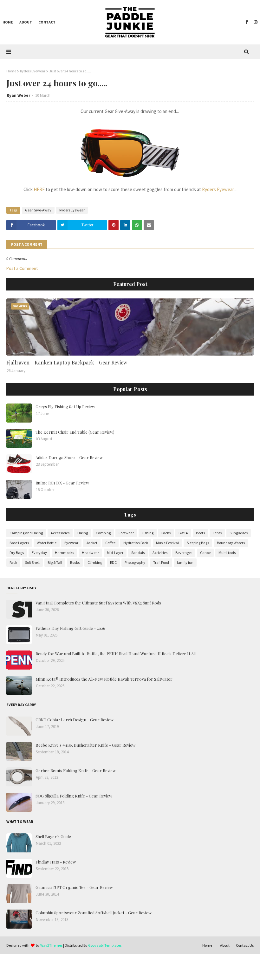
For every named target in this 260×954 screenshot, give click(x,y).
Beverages (183, 552)
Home (11, 71)
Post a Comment (22, 268)
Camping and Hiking (26, 532)
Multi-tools (227, 552)
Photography (135, 562)
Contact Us (245, 945)
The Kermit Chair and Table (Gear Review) (75, 432)
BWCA (183, 532)
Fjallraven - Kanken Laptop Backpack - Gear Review (66, 362)
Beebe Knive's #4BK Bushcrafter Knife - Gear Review (85, 745)
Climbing (95, 562)
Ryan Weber (18, 95)
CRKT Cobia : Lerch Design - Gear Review (75, 719)
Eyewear (71, 542)
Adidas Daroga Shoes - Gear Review (69, 457)
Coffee (110, 542)
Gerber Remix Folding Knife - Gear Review (76, 770)
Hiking (82, 532)
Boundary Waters (231, 542)
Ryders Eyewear (32, 71)
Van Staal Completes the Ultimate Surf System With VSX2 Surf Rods (98, 602)
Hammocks (64, 552)
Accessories (60, 532)
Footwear (126, 532)
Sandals (138, 552)
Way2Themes (51, 945)
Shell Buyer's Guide (53, 836)
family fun (185, 562)
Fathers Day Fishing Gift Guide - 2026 (70, 628)
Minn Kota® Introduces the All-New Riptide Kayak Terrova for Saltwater (104, 679)
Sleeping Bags (198, 542)
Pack (13, 562)
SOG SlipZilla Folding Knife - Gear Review (74, 795)
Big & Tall (55, 562)
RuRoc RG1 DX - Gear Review (62, 482)
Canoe (205, 552)
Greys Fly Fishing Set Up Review (65, 406)
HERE (39, 189)
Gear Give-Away (38, 210)
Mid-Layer (115, 552)
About (225, 945)
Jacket (91, 542)
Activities (160, 552)
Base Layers (19, 542)
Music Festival (167, 542)
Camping (103, 532)
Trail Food (161, 562)
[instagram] (254, 22)
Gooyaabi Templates (104, 945)
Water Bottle (46, 542)
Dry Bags (17, 552)
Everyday (39, 552)
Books (75, 562)
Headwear (90, 552)
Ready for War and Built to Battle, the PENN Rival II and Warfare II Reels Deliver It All (116, 653)
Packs (166, 532)
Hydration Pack (135, 542)
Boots (200, 532)
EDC (113, 562)
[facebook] (246, 22)
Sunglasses (239, 532)
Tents (217, 532)
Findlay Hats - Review (56, 861)
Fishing (147, 532)
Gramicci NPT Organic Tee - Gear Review (74, 887)
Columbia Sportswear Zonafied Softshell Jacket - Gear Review (94, 912)
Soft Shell (32, 562)
